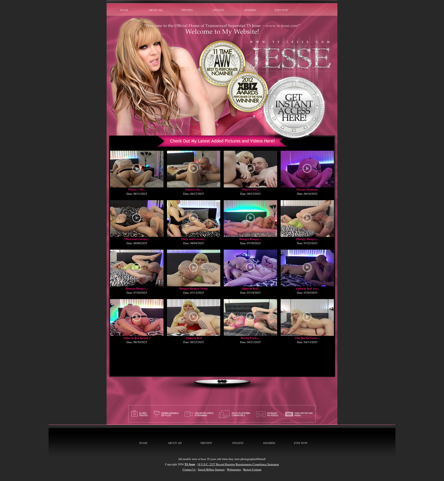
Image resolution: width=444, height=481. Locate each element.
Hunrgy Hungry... (307, 239)
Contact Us (189, 469)
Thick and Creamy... (136, 239)
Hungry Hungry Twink (193, 288)
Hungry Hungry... (250, 239)
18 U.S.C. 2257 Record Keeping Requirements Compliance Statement (238, 464)
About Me (155, 10)
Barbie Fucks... (250, 338)
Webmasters (234, 469)
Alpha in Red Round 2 (137, 338)
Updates (218, 10)
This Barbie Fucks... (307, 338)
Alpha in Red (193, 338)
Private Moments (307, 189)
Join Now (281, 10)
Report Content (252, 469)
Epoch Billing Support (211, 469)
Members (250, 10)
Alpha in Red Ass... (307, 288)
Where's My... (136, 189)
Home (124, 10)
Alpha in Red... (250, 288)
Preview (187, 10)
